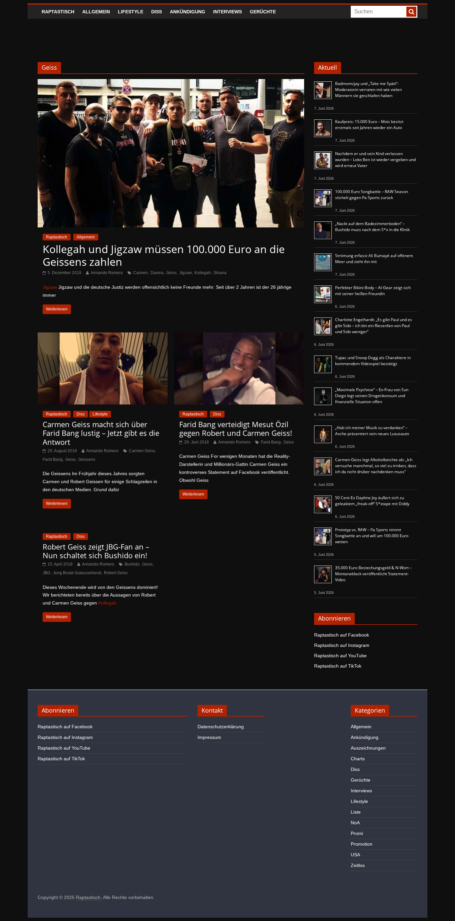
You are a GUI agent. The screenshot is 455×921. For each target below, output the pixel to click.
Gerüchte (263, 11)
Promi (357, 833)
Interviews (227, 11)
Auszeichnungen (368, 748)
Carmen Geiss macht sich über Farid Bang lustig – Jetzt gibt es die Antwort (101, 433)
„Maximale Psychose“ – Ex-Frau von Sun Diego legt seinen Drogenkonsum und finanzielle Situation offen (371, 395)
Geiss (171, 272)
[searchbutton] (411, 12)
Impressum (209, 737)
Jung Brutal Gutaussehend (77, 573)
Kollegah (203, 272)
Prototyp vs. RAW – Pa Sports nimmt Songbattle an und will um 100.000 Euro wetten (371, 536)
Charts (358, 758)
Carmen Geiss (142, 450)
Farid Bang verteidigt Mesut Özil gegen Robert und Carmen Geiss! (235, 428)
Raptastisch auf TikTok (337, 666)
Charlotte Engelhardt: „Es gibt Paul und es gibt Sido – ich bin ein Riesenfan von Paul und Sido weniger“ (373, 325)
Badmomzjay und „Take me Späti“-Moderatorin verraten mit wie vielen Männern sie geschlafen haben (368, 89)
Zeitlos (358, 865)
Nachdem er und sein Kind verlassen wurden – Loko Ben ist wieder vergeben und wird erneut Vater (375, 159)
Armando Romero (107, 272)
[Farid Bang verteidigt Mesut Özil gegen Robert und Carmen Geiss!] (239, 336)
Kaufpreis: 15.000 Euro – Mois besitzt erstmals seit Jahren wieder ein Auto (369, 124)
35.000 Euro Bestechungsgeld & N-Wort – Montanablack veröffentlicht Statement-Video (373, 574)
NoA (355, 822)
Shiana (220, 272)
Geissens (86, 459)
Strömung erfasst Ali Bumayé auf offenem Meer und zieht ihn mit (374, 258)
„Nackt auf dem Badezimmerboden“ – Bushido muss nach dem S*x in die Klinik (372, 226)
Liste (356, 812)
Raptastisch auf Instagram (341, 645)
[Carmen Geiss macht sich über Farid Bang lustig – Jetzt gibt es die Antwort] (103, 336)
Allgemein (96, 11)
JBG (46, 573)
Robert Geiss (116, 573)
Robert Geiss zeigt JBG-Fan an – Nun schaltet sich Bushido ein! (96, 551)
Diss (156, 11)
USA (355, 854)
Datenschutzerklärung (221, 726)
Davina (157, 272)
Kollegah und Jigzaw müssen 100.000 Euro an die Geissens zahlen (164, 255)
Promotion (361, 844)
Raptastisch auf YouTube (340, 655)
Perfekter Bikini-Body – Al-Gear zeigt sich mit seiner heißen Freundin (373, 290)
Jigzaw (185, 272)
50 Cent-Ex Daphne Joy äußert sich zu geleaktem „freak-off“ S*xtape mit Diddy (372, 501)
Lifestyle (130, 11)
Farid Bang (53, 459)
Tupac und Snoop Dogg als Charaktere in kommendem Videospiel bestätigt (373, 360)
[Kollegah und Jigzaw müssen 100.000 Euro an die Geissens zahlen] (171, 83)
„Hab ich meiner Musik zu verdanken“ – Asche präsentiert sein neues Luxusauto (372, 430)
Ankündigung (187, 11)
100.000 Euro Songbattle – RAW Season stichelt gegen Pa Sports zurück (371, 194)
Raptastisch (58, 11)
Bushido (132, 564)
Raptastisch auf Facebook (341, 635)
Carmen (140, 272)
